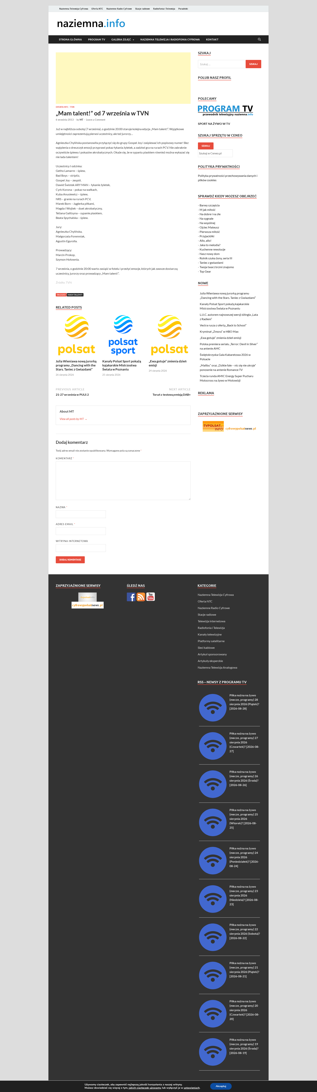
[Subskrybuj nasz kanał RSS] (140, 596)
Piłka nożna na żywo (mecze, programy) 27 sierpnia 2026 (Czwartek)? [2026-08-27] (244, 742)
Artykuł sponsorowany (212, 654)
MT (81, 119)
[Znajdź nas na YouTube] (150, 596)
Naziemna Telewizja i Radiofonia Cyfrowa (170, 39)
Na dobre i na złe (210, 214)
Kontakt (212, 39)
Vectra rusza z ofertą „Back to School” (223, 325)
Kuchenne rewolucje (212, 249)
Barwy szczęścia (210, 205)
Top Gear (205, 271)
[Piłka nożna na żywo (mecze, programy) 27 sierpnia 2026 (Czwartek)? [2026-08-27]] (213, 758)
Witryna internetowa (72, 541)
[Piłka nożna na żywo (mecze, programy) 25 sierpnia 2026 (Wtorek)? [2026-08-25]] (213, 835)
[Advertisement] (123, 78)
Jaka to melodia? (210, 245)
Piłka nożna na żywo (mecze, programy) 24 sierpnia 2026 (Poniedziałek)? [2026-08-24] (244, 857)
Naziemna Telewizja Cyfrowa (73, 8)
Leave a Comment (95, 119)
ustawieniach (192, 1088)
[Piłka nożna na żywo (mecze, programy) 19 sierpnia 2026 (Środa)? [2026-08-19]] (213, 1064)
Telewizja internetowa (211, 621)
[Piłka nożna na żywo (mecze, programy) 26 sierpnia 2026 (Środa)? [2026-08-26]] (213, 797)
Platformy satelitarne (211, 641)
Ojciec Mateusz (209, 227)
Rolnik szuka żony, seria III (216, 258)
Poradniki (183, 8)
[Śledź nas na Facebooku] (131, 596)
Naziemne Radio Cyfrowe (119, 8)
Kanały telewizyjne (210, 634)
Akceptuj (221, 1086)
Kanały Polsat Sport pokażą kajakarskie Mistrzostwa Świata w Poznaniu (121, 365)
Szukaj (206, 145)
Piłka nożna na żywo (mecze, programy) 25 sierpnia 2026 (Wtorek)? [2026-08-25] (243, 818)
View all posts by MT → (73, 418)
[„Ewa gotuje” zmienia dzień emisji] (170, 336)
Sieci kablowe (206, 647)
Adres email (65, 524)
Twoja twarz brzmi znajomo (217, 267)
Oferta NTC (97, 8)
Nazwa (61, 507)
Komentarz (65, 458)
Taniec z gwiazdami (211, 262)
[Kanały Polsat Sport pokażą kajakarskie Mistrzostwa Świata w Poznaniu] (123, 336)
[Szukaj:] (229, 64)
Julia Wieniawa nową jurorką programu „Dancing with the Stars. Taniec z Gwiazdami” (76, 365)
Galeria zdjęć (121, 39)
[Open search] (259, 39)
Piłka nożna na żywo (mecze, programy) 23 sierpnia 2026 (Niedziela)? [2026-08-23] (243, 895)
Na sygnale (206, 218)
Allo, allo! (205, 240)
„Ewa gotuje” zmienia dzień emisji (220, 337)
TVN (72, 107)
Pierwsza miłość (210, 231)
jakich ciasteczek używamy (145, 1088)
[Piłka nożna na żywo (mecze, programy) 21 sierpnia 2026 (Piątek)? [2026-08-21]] (213, 988)
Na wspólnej (207, 223)
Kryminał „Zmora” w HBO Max (219, 331)
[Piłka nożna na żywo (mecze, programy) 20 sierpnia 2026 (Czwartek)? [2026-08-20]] (213, 1026)
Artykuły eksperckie (210, 661)
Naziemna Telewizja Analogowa (217, 667)
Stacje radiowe (142, 8)
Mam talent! (75, 294)
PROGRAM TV (96, 39)
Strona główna (70, 39)
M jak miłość (207, 209)
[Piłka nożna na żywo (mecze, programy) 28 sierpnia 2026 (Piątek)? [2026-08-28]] (213, 720)
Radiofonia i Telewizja (164, 8)
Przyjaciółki (207, 236)
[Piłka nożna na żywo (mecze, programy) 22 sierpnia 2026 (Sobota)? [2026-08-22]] (213, 950)
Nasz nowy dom (210, 253)
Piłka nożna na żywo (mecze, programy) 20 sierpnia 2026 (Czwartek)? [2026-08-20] (244, 1010)
